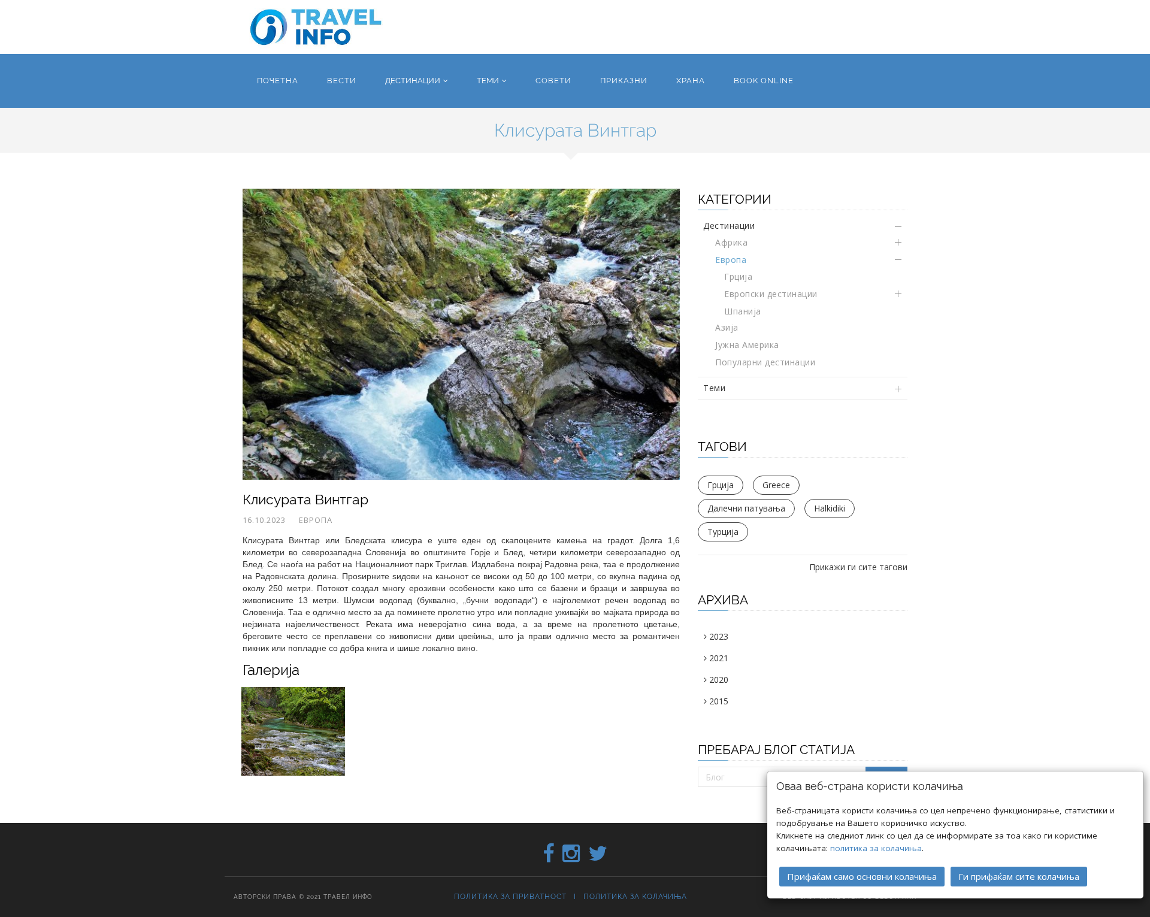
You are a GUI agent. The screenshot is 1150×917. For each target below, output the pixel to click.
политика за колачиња (876, 848)
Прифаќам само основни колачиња (862, 876)
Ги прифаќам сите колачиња (1018, 876)
